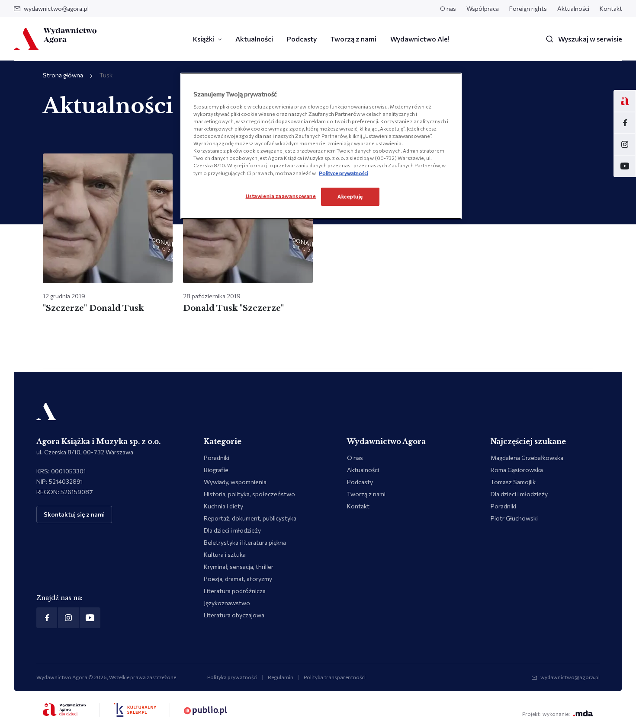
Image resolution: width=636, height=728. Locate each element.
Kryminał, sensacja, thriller (238, 566)
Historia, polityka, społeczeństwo (249, 494)
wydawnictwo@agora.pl (56, 8)
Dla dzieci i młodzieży (232, 530)
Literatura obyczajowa (234, 615)
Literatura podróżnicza (235, 590)
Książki (204, 39)
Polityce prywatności (343, 173)
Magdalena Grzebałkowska (527, 457)
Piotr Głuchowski (514, 518)
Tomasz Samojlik (513, 481)
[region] (321, 146)
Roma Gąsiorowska (517, 469)
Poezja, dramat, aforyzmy (238, 578)
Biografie (216, 469)
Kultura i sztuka (225, 554)
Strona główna (63, 75)
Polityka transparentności (335, 677)
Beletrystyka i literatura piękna (245, 542)
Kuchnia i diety (223, 506)
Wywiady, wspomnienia (235, 481)
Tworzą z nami (353, 39)
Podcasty (302, 39)
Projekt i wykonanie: (546, 714)
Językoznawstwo (227, 603)
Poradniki (216, 457)
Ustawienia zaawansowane (281, 196)
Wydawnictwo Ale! (420, 39)
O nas (448, 8)
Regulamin (280, 677)
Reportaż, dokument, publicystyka (250, 518)
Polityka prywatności (232, 677)
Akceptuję (350, 196)
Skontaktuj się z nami (74, 514)
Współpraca (482, 8)
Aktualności (573, 8)
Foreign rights (528, 8)
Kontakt (611, 8)
